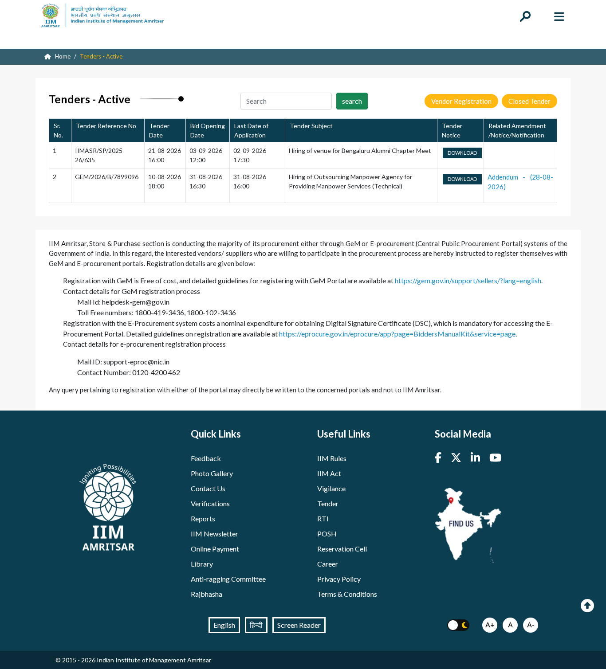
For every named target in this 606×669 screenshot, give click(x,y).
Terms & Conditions (347, 594)
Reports (203, 518)
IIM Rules (331, 458)
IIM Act (329, 473)
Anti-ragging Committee (228, 579)
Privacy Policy (339, 579)
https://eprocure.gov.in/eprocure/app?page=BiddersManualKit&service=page (397, 333)
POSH (327, 533)
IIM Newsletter (214, 533)
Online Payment (215, 548)
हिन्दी (256, 625)
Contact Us (208, 488)
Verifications (210, 503)
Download (462, 153)
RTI (323, 518)
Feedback (206, 458)
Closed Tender (529, 101)
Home (62, 56)
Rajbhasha (206, 594)
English (224, 625)
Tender (327, 503)
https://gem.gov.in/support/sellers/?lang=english (468, 280)
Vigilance (331, 488)
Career (327, 563)
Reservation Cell (342, 548)
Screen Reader (299, 625)
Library (202, 563)
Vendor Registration (461, 101)
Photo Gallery (212, 473)
